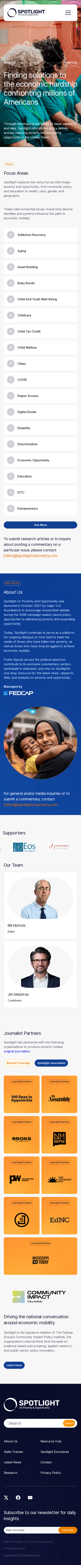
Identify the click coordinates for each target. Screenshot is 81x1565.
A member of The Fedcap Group (22, 1555)
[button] (68, 13)
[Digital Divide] (40, 412)
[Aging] (40, 251)
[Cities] (40, 363)
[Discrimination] (40, 444)
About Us (11, 1441)
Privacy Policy (50, 1473)
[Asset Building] (40, 267)
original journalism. (17, 1051)
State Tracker (13, 1452)
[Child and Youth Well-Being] (40, 299)
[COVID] (40, 379)
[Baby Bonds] (40, 283)
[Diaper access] (40, 396)
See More (40, 524)
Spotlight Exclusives (54, 1452)
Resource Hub (50, 1441)
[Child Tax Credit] (40, 331)
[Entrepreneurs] (40, 508)
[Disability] (40, 428)
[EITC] (40, 492)
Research (10, 1473)
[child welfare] (40, 347)
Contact (46, 1462)
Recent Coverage (18, 1063)
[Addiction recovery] (40, 235)
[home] (26, 12)
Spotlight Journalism (51, 1063)
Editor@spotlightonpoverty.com (30, 555)
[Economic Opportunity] (40, 460)
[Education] (40, 476)
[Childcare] (40, 315)
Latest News (12, 1462)
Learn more (14, 1365)
